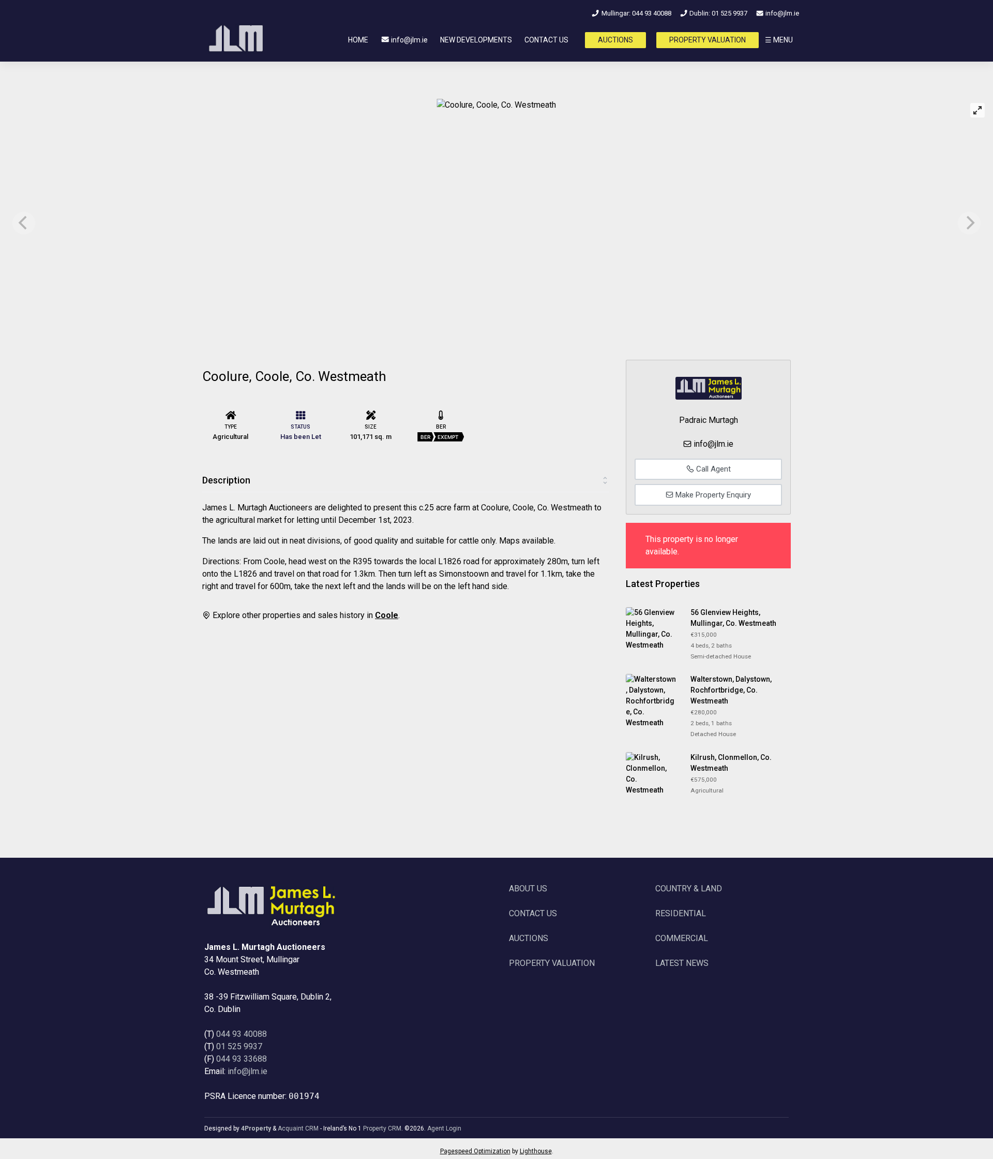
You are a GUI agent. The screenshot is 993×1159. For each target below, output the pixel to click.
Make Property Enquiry (712, 495)
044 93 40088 (241, 1034)
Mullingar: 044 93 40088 (635, 13)
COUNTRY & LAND (688, 888)
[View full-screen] (977, 110)
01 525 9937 (239, 1046)
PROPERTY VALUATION (707, 40)
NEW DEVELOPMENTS (476, 40)
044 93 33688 (241, 1059)
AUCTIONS (615, 40)
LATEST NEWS (682, 963)
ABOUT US (528, 888)
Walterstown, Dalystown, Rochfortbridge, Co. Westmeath (731, 690)
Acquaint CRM (298, 1128)
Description (226, 480)
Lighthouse (536, 1151)
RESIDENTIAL (680, 913)
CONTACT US (546, 40)
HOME (358, 40)
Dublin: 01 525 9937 (717, 13)
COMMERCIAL (681, 938)
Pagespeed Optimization (475, 1151)
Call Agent (712, 469)
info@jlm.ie (781, 13)
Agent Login (444, 1128)
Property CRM (382, 1128)
